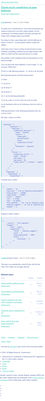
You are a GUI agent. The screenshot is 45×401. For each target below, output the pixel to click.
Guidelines (21, 337)
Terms (4, 364)
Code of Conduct (8, 371)
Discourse (13, 347)
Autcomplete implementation (12, 291)
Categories (11, 337)
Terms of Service (32, 337)
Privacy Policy (6, 341)
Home (3, 337)
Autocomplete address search (12, 283)
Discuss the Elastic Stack (9, 2)
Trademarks (6, 361)
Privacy (4, 366)
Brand (4, 369)
